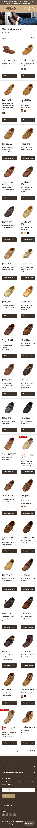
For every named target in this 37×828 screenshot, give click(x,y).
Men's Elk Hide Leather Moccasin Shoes (28, 344)
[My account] (29, 8)
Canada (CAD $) (7, 805)
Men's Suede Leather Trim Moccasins (27, 65)
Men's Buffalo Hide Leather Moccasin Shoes (8, 228)
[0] (33, 8)
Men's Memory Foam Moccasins (8, 423)
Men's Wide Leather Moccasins (8, 500)
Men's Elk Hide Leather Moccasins (28, 580)
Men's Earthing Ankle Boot (8, 65)
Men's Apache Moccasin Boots (7, 694)
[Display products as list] (34, 38)
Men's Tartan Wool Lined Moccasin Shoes (28, 618)
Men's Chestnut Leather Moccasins (8, 188)
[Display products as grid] (31, 38)
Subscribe (8, 796)
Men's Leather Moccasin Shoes (26, 106)
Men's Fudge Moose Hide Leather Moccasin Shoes (27, 385)
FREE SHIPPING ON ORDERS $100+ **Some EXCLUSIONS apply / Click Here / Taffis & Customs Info (18, 2)
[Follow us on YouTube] (10, 814)
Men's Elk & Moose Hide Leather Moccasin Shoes (8, 657)
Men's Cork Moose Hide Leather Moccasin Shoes (8, 150)
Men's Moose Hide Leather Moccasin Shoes (8, 581)
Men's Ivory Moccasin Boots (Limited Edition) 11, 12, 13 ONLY (9, 734)
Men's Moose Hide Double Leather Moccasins (26, 189)
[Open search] (25, 8)
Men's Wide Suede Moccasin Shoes (8, 544)
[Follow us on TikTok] (14, 814)
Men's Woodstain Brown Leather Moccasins (7, 347)
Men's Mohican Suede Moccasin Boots (27, 656)
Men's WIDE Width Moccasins (8, 459)
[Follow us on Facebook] (3, 814)
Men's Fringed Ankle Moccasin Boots (27, 732)
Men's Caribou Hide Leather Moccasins (8, 306)
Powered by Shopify (7, 824)
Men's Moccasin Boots (28, 693)
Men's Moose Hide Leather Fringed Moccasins (26, 307)
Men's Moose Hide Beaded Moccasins (8, 268)
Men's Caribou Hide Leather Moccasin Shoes (27, 269)
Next (31, 751)
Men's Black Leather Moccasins (27, 423)
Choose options (9, 76)
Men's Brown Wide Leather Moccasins (26, 542)
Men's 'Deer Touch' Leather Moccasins (26, 149)
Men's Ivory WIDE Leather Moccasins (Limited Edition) (26, 463)
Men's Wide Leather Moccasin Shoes (27, 502)
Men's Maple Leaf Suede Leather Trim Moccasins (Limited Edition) (8, 107)
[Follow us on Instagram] (7, 814)
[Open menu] (3, 8)
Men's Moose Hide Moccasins (26, 228)
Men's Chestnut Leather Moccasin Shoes (7, 385)
